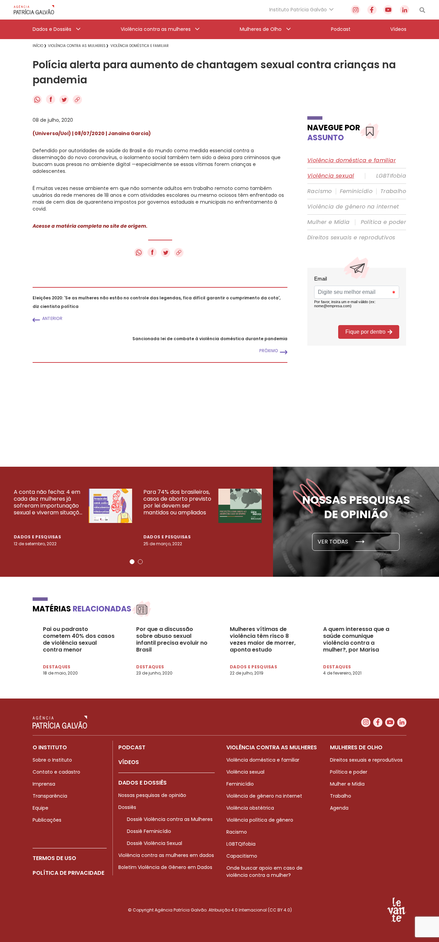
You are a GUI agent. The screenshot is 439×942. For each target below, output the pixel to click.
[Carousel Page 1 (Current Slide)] (132, 561)
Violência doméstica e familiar (351, 160)
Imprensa (44, 783)
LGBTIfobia (391, 176)
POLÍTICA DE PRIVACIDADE (68, 873)
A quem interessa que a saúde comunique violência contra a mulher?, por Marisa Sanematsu (356, 639)
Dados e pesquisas (37, 537)
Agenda (339, 807)
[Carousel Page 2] (140, 561)
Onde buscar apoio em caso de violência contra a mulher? (264, 872)
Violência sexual (330, 176)
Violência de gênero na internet (353, 207)
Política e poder (383, 222)
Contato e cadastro (56, 771)
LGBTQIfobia (241, 843)
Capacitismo (241, 855)
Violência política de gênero (259, 819)
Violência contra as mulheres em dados (166, 855)
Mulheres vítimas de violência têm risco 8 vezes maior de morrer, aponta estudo (263, 639)
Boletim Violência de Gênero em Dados (165, 867)
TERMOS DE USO (54, 858)
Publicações (47, 819)
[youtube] (388, 9)
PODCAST (131, 747)
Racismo (319, 191)
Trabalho (393, 191)
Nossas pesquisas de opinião (152, 795)
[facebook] (372, 9)
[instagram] (355, 9)
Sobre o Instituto (52, 759)
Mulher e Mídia (328, 222)
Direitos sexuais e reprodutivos (351, 238)
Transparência (50, 795)
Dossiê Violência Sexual (154, 843)
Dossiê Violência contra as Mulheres (170, 819)
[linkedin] (404, 9)
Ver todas (333, 542)
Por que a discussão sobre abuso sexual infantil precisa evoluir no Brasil (171, 639)
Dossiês (127, 807)
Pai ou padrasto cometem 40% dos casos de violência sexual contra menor (79, 639)
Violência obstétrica (250, 807)
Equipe (40, 807)
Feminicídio (356, 191)
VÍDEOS (128, 762)
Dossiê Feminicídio (149, 831)
